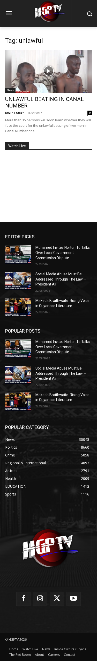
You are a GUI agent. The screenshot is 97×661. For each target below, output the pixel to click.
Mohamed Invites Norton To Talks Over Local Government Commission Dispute (62, 252)
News (10, 90)
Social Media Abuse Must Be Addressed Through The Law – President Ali (60, 279)
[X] (57, 599)
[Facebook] (23, 599)
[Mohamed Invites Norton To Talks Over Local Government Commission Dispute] (18, 254)
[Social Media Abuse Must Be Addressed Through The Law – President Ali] (18, 281)
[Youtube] (73, 599)
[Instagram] (40, 599)
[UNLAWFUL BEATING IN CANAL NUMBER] (48, 71)
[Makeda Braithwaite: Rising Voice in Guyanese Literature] (18, 307)
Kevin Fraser (14, 113)
